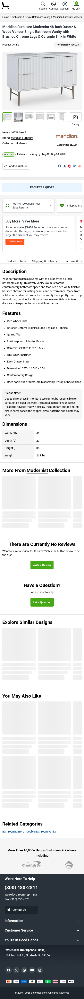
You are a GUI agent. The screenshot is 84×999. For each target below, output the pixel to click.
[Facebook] (59, 166)
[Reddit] (80, 166)
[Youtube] (32, 970)
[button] (43, 6)
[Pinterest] (69, 166)
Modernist (21, 143)
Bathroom (17, 17)
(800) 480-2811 (21, 887)
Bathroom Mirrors (13, 831)
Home (5, 17)
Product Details (10, 44)
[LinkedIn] (75, 166)
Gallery (75, 124)
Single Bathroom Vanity (37, 17)
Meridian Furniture (22, 137)
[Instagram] (40, 970)
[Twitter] (64, 166)
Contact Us (19, 909)
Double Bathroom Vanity (41, 831)
